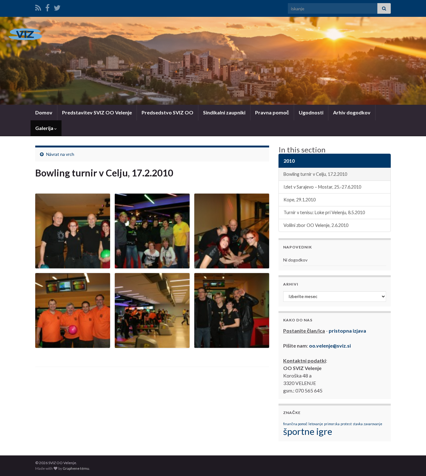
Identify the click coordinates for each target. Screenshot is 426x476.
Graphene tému (76, 468)
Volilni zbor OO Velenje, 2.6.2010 (315, 225)
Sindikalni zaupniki (224, 112)
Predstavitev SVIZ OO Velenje (97, 112)
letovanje (315, 424)
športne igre (307, 431)
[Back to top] (412, 462)
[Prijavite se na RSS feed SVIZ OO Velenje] (38, 6)
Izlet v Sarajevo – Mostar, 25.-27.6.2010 (322, 187)
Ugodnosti (311, 112)
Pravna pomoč (272, 112)
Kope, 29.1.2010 (299, 199)
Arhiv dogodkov (351, 112)
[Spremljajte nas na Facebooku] (47, 6)
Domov (43, 112)
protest (346, 424)
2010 (289, 161)
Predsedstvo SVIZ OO (167, 112)
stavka (358, 424)
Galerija (44, 128)
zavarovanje (373, 424)
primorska (332, 424)
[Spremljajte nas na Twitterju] (57, 6)
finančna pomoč (295, 424)
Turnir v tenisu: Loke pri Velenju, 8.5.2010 (324, 212)
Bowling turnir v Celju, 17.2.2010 (315, 174)
